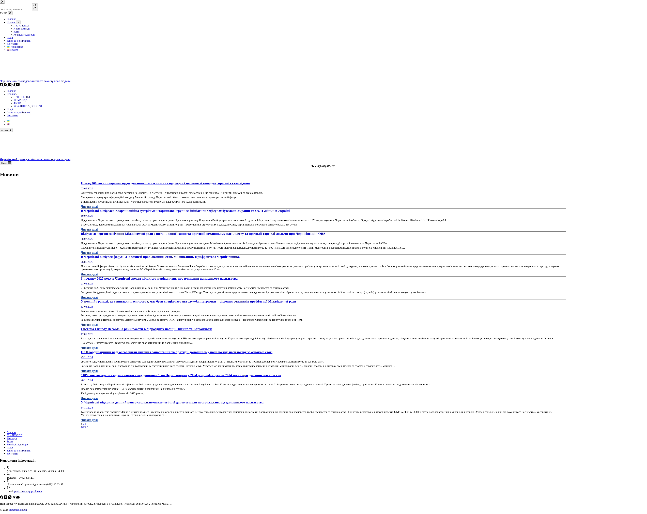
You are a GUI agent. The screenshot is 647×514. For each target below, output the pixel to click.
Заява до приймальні (18, 112)
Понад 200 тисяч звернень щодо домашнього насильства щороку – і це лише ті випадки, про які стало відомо (165, 183)
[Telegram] (14, 85)
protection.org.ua (18, 509)
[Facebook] (2, 85)
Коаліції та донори (17, 444)
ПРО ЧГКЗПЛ (21, 97)
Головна (11, 90)
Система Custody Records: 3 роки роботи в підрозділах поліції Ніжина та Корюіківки (146, 329)
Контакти (12, 115)
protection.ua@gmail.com (28, 491)
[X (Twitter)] (6, 85)
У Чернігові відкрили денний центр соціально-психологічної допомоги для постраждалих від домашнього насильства (172, 402)
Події (10, 109)
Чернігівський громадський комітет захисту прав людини (35, 81)
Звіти (10, 441)
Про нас (11, 94)
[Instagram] (10, 85)
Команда (12, 438)
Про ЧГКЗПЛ (14, 435)
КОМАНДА (20, 100)
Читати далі (89, 206)
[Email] (18, 85)
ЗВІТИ (17, 103)
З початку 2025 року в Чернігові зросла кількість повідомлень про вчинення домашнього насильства (159, 278)
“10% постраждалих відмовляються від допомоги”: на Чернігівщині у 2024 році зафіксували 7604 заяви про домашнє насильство (181, 375)
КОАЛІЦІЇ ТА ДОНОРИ (27, 106)
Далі (84, 426)
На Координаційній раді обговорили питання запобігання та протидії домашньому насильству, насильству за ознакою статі (176, 352)
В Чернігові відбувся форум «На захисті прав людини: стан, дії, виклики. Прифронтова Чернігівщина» (161, 257)
